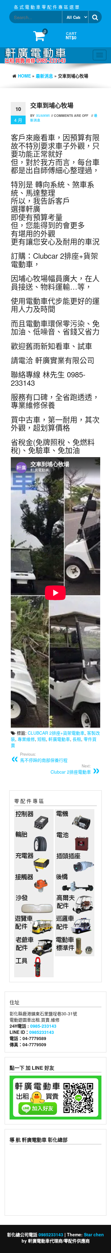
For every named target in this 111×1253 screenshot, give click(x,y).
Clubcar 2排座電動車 (71, 769)
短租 (41, 739)
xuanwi (43, 115)
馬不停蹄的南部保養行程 (44, 757)
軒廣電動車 (59, 739)
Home (24, 76)
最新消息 (44, 76)
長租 (76, 739)
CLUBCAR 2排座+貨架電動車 (56, 733)
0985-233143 (43, 1026)
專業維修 (26, 739)
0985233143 (41, 1032)
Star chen (94, 1234)
